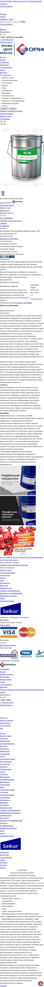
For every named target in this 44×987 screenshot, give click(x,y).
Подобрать (4, 108)
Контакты (3, 73)
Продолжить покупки (20, 565)
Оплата (2, 17)
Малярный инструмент (10, 103)
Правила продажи (6, 674)
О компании (4, 62)
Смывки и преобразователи (12, 98)
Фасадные (3, 746)
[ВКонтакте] (1, 256)
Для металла (4, 805)
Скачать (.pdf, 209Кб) (24, 303)
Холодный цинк (6, 761)
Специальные (5, 119)
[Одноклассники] (4, 256)
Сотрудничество (6, 67)
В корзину (4, 221)
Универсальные (5, 769)
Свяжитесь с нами (6, 19)
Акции (2, 70)
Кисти (2, 831)
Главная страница (6, 114)
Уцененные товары (7, 601)
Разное (4, 106)
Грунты (5, 85)
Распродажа (4, 65)
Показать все (4, 210)
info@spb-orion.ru (6, 42)
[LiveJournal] (13, 256)
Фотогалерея (4, 677)
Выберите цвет (5, 208)
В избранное (4, 226)
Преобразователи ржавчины (10, 813)
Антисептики (7, 83)
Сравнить (3, 223)
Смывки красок (5, 815)
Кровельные (4, 749)
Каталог (3, 57)
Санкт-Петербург (6, 1)
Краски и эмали (8, 78)
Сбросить (13, 108)
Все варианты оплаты (8, 645)
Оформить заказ (6, 565)
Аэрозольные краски (9, 80)
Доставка (3, 14)
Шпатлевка (6, 93)
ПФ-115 (3, 756)
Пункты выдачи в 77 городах (23, 1)
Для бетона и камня (7, 790)
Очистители (4, 818)
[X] (10, 256)
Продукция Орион (7, 205)
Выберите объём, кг (7, 213)
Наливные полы (8, 96)
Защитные (3, 767)
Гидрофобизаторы (6, 826)
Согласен (3, 986)
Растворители (7, 90)
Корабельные (5, 751)
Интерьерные (5, 741)
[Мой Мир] (7, 256)
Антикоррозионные (7, 743)
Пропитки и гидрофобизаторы (13, 101)
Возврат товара (5, 679)
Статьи (2, 682)
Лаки (4, 88)
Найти (23, 22)
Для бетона (4, 738)
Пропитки (3, 823)
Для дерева (4, 792)
